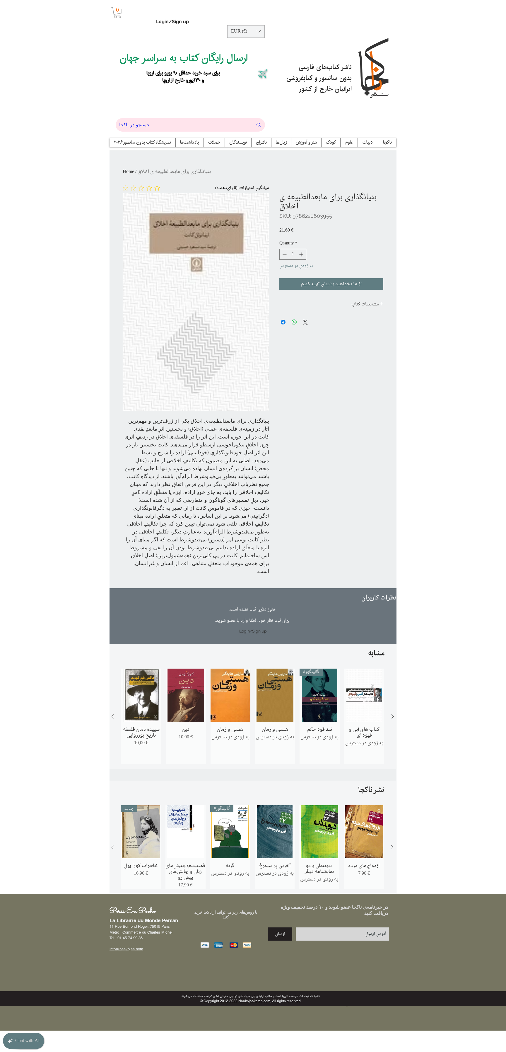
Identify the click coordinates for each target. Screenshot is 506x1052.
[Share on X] (305, 322)
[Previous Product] (112, 716)
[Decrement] (284, 254)
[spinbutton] (293, 254)
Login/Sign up (172, 21)
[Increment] (301, 254)
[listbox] (246, 31)
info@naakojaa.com (126, 949)
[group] (252, 716)
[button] (117, 12)
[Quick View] (141, 695)
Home (128, 171)
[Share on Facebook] (283, 322)
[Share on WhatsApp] (294, 322)
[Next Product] (392, 716)
